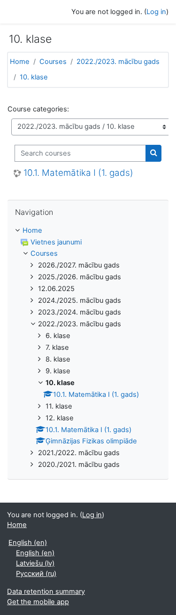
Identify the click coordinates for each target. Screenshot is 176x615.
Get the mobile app (38, 602)
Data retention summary (46, 591)
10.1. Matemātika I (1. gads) (78, 173)
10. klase (34, 77)
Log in (156, 12)
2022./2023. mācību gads (118, 61)
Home (20, 61)
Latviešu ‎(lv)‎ (35, 563)
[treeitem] (88, 348)
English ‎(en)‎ (27, 542)
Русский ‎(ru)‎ (36, 573)
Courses (53, 61)
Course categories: (38, 109)
